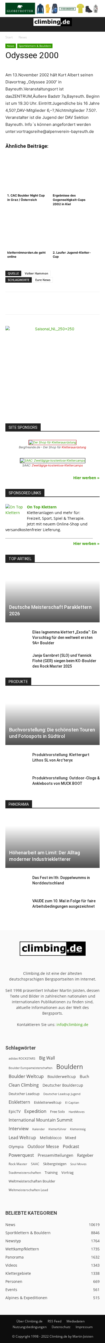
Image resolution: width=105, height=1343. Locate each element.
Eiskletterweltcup (47, 1102)
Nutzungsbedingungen (30, 1327)
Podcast (71, 1146)
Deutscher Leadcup (24, 1093)
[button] (9, 24)
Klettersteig (78, 1129)
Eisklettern (19, 1102)
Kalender (38, 1129)
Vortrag (67, 1172)
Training (51, 1172)
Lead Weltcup (22, 1138)
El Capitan (72, 1103)
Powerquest (21, 1155)
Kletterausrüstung (74, 447)
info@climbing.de (72, 1024)
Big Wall (47, 1058)
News (23, 37)
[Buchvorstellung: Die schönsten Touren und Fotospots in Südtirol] (52, 719)
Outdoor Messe (43, 1146)
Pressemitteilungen (55, 1155)
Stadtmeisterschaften (25, 1172)
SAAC (35, 1164)
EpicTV (14, 1111)
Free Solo (57, 1111)
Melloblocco (50, 1137)
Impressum (84, 1327)
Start (9, 37)
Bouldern (69, 1067)
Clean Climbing (24, 1085)
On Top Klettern (42, 506)
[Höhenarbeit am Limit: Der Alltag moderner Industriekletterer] (52, 841)
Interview (19, 1128)
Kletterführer (57, 1129)
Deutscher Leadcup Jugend (61, 1094)
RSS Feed (54, 1321)
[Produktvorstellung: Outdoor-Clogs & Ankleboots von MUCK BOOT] (16, 783)
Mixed (70, 1137)
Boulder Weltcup (26, 1076)
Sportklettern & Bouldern (35, 46)
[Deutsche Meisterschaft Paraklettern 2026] (52, 596)
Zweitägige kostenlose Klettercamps (57, 465)
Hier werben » (86, 477)
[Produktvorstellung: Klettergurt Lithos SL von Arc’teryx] (16, 760)
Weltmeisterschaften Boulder (32, 1181)
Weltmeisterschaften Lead (28, 1190)
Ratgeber (85, 1155)
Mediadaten (75, 1321)
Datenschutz (61, 1327)
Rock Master (18, 1164)
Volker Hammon (36, 273)
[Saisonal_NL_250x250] (52, 373)
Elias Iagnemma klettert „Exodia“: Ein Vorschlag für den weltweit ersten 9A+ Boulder (64, 637)
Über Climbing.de (29, 1321)
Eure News (42, 280)
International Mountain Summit (41, 1120)
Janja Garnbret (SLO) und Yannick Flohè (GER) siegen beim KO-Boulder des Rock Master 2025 (64, 660)
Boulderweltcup (61, 1076)
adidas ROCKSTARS (22, 1058)
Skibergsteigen (54, 1163)
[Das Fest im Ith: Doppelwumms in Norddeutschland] (16, 883)
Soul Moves (78, 1164)
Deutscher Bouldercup (63, 1085)
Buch (84, 1076)
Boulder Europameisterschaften (30, 1068)
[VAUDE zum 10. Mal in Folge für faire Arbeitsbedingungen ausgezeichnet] (16, 906)
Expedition (35, 1111)
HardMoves (77, 1112)
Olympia (16, 1146)
